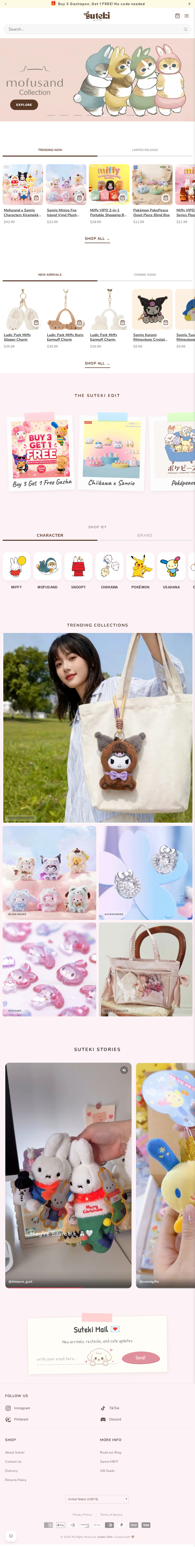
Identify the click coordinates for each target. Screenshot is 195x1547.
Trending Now (50, 150)
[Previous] (5, 4)
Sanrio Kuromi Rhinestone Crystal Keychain (149, 337)
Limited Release (145, 150)
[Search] (185, 29)
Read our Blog (110, 1452)
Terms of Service (111, 1515)
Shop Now (169, 105)
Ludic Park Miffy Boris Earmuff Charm (65, 337)
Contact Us (13, 1461)
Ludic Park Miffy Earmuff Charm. (103, 337)
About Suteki (14, 1452)
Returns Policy (15, 1480)
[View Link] (68, 1175)
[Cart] (177, 15)
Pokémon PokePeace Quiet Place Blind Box (151, 212)
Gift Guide (107, 1471)
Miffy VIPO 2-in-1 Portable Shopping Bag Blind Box (109, 213)
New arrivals (50, 275)
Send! (141, 1357)
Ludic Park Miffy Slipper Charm (17, 337)
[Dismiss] (189, 4)
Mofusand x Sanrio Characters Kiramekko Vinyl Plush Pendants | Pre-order (22, 213)
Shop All (95, 238)
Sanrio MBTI (109, 1461)
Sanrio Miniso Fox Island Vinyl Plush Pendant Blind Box (62, 213)
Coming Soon (145, 275)
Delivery (11, 1471)
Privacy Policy (82, 1515)
